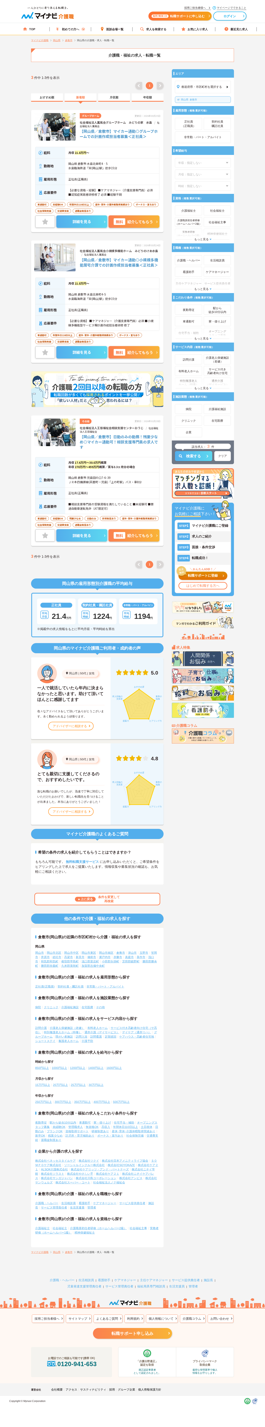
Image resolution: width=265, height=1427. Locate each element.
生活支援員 (77, 1207)
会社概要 (57, 1389)
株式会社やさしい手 (80, 1173)
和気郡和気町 (49, 961)
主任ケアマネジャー (154, 1280)
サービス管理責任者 (54, 1207)
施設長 (208, 1280)
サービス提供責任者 (132, 1203)
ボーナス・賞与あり (110, 1135)
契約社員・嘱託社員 (71, 986)
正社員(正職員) (45, 986)
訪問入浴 (81, 1036)
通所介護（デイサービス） (101, 1032)
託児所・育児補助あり (79, 1135)
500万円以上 (121, 1101)
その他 (100, 1007)
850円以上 (42, 1068)
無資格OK (92, 1127)
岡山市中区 (71, 952)
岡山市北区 (54, 952)
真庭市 (129, 957)
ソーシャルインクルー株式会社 (84, 1165)
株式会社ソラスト (52, 1173)
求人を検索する (156, 29)
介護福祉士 (42, 1228)
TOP (32, 29)
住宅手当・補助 (124, 1122)
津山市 (132, 952)
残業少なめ (55, 1135)
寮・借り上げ (102, 1122)
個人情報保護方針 (149, 1389)
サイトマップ (78, 1318)
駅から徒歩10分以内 (63, 1122)
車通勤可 (85, 1122)
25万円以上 (78, 1085)
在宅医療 (87, 1007)
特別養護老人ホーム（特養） (63, 1032)
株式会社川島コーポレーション (96, 1178)
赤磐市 (117, 957)
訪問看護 (96, 1036)
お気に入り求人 (198, 29)
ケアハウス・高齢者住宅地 (136, 1036)
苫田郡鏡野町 (131, 961)
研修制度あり (100, 1131)
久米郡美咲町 (70, 965)
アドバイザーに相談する (70, 726)
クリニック (51, 1007)
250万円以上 (43, 1101)
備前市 (91, 957)
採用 (112, 1389)
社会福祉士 (60, 1228)
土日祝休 (146, 1127)
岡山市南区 (106, 952)
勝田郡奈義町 (49, 965)
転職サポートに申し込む (179, 16)
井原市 (45, 957)
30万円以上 (96, 1085)
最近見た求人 (239, 29)
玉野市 (144, 952)
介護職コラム (192, 1318)
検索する (193, 456)
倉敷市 (189, 99)
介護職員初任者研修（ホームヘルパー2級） (98, 1228)
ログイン (230, 16)
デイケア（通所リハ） (136, 1032)
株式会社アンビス (130, 1178)
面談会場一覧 (115, 29)
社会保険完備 (135, 1135)
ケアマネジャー (125, 1280)
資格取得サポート (77, 1131)
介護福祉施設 (70, 1007)
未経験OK (59, 1127)
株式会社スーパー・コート (72, 1182)
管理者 (91, 1207)
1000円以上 (59, 1068)
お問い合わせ (219, 1318)
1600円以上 (114, 1068)
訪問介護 (41, 1028)
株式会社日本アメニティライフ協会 (125, 1160)
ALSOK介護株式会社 (54, 1169)
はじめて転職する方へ (202, 585)
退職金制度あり (51, 1140)
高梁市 (68, 957)
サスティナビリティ (93, 1389)
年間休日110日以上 (125, 1127)
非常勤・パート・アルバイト (105, 986)
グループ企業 (126, 1389)
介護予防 (87, 1041)
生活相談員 (68, 1203)
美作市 (141, 957)
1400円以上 (96, 1068)
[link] (47, 97)
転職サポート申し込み (132, 1333)
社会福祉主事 (138, 1228)
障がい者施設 (64, 1036)
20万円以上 (60, 1085)
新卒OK (40, 1135)
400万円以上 (102, 1101)
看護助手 (84, 1203)
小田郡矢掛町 (110, 961)
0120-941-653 (77, 1364)
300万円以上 (63, 1101)
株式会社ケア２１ (107, 1173)
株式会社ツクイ (89, 1160)
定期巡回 (110, 1036)
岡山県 (73, 673)
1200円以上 (77, 1068)
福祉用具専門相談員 (151, 1286)
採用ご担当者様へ (47, 1318)
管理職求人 (75, 1127)
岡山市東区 (89, 952)
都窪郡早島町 (70, 961)
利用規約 (133, 1318)
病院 (38, 1007)
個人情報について (161, 1318)
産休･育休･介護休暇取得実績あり (133, 1131)
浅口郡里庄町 (90, 961)
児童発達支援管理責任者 (84, 1286)
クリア (222, 456)
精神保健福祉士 (85, 1232)
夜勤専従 (41, 1122)
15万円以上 (42, 1085)
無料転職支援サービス (82, 861)
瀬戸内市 (105, 957)
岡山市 (39, 952)
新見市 (80, 957)
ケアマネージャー (104, 1203)
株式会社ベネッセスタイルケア (55, 1160)
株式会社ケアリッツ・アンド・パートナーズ (100, 1169)
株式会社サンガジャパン (57, 1178)
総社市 (57, 957)
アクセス (71, 1389)
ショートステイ (45, 1041)
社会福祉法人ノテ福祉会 (109, 1182)
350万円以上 (82, 1101)
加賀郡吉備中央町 (93, 965)
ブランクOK (55, 1131)
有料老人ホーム (97, 1028)
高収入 (105, 1127)
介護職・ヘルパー (46, 1203)
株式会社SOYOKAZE (121, 1165)
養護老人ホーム (68, 1041)
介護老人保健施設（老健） (67, 1028)
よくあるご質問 (107, 1318)
